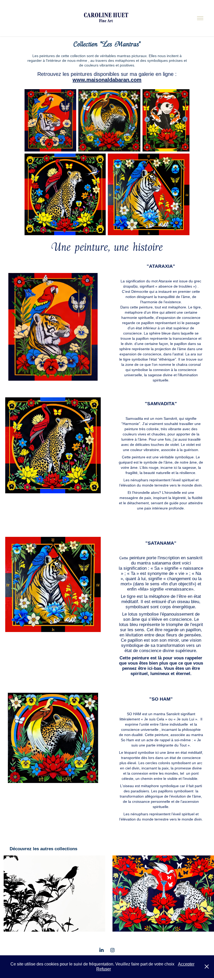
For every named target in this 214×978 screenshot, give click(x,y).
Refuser (103, 969)
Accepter (186, 964)
